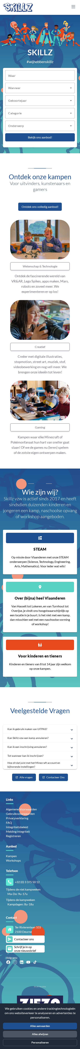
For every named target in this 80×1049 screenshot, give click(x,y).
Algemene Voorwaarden (21, 809)
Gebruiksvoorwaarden (20, 813)
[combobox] (40, 88)
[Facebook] (8, 962)
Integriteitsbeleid (17, 827)
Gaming (40, 427)
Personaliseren (40, 1042)
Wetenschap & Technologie (40, 266)
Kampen (11, 856)
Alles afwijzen (40, 1034)
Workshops (13, 860)
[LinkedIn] (21, 962)
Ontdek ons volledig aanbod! (40, 206)
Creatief (40, 346)
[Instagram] (15, 962)
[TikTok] (35, 962)
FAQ (9, 822)
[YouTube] (28, 962)
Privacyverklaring (17, 818)
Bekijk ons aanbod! (40, 137)
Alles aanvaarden (40, 1025)
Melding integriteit (18, 831)
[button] (40, 729)
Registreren (13, 836)
